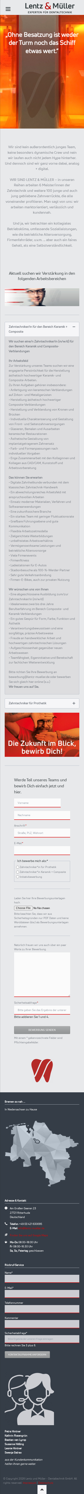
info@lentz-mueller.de (31, 1228)
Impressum (29, 1483)
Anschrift (20, 825)
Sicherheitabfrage (16, 1333)
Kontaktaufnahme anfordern (27, 1354)
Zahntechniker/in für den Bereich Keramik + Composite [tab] (38, 329)
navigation (8, 9)
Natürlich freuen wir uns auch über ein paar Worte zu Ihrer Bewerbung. (40, 947)
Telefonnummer (14, 1303)
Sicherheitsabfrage (26, 1003)
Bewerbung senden (42, 1030)
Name (11, 1273)
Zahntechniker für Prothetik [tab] (27, 703)
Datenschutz (45, 1483)
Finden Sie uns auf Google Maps (29, 1235)
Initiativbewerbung (31, 877)
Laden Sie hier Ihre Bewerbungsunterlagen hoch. (39, 900)
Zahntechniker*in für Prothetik (38, 867)
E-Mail (20, 843)
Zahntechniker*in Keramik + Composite (43, 872)
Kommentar (11, 1318)
